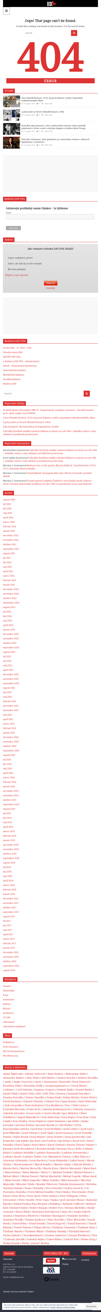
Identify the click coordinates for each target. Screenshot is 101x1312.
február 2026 (9, 526)
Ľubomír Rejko (35, 1239)
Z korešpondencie (32, 1235)
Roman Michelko (75, 1207)
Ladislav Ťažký (32, 1156)
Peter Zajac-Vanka (47, 1199)
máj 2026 (7, 513)
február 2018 (9, 889)
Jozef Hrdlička (53, 1128)
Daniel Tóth (27, 1093)
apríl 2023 (8, 669)
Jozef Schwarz (30, 1132)
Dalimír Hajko (65, 1089)
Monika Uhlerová (46, 1184)
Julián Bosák (20, 1136)
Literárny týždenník (15, 1160)
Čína (94, 1235)
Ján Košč (35, 1140)
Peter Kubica (49, 1195)
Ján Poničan (49, 1140)
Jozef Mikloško (11, 1132)
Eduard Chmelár (33, 1101)
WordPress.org (10, 1055)
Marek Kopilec (43, 1164)
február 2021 (9, 728)
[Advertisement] (50, 173)
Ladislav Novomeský (74, 1152)
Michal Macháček (50, 1176)
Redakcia (55, 1203)
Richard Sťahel (19, 1207)
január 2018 (9, 894)
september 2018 (11, 858)
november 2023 (11, 638)
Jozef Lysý (86, 1128)
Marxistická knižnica (13, 374)
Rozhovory (8, 1013)
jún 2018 (7, 871)
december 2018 (11, 844)
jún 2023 (7, 660)
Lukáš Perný (77, 1160)
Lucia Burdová (38, 1160)
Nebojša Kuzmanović (71, 1184)
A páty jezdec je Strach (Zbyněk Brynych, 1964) (42, 111)
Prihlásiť (85, 1260)
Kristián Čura (65, 1148)
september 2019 (11, 804)
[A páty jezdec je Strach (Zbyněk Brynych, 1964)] (11, 110)
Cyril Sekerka (24, 1089)
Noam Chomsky (34, 1188)
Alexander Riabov (13, 1077)
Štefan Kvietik (11, 1243)
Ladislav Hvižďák (23, 1152)
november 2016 (11, 956)
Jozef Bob (37, 1128)
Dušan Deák (54, 1097)
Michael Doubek (62, 1172)
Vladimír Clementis (63, 1227)
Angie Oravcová (23, 1081)
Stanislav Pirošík (13, 1219)
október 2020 (9, 746)
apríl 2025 (8, 571)
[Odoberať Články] (67, 1259)
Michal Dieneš (29, 1176)
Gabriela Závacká (13, 1113)
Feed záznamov (10, 1046)
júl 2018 (7, 867)
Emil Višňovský (87, 1101)
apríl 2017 (8, 934)
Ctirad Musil (78, 1085)
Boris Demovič (80, 1081)
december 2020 (11, 737)
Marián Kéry (10, 1168)
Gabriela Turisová (83, 1109)
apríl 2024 (8, 625)
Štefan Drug (88, 1239)
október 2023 (9, 643)
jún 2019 (7, 817)
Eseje (5, 995)
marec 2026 (9, 522)
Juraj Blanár (38, 1136)
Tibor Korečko (55, 1219)
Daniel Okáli (10, 1093)
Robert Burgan (38, 1207)
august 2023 (9, 652)
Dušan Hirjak (71, 1097)
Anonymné (50, 1081)
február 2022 (9, 701)
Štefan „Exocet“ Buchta (35, 1243)
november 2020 (11, 741)
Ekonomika (8, 990)
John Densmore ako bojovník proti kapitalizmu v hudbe (31, 426)
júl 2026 (7, 504)
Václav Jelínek (11, 1235)
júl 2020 (7, 759)
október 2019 (9, 799)
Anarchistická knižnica (14, 370)
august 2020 (9, 755)
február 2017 (9, 943)
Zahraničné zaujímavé (14, 1026)
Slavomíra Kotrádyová (45, 1211)
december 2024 (11, 589)
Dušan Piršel (88, 1097)
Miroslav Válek (25, 1184)
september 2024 (11, 602)
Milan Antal (90, 1176)
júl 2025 (7, 557)
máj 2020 (7, 768)
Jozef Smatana (64, 1132)
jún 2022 (7, 692)
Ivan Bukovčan (50, 1117)
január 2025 (9, 584)
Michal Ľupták (71, 1176)
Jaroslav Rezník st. (47, 1125)
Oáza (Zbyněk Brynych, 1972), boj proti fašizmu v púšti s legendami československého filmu (49, 417)
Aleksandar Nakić (75, 1073)
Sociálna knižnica (12, 379)
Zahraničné (9, 1021)
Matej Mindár (30, 1172)
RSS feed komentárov (14, 1051)
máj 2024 (7, 620)
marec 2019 (9, 831)
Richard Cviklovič (73, 1203)
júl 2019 (7, 813)
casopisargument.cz (56, 1085)
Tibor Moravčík (76, 1219)
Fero (67, 1105)
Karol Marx (39, 1144)
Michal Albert (11, 1176)
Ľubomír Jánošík (14, 1239)
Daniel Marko (84, 1089)
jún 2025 (7, 562)
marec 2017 (9, 938)
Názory (6, 1008)
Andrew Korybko (87, 1077)
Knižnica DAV (9, 383)
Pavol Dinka (62, 1191)
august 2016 (9, 970)
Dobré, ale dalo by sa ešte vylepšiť (24, 263)
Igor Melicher (70, 1113)
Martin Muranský (70, 1168)
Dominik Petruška (78, 1093)
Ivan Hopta (68, 1117)
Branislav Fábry (12, 1085)
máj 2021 (7, 714)
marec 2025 (9, 575)
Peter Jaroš (33, 1195)
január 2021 (9, 732)
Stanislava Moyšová (26, 1215)
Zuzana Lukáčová (55, 1235)
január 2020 (9, 786)
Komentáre (8, 999)
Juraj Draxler (55, 1136)
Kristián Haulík (46, 1148)
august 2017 (9, 916)
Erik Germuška (13, 1105)
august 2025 (9, 553)
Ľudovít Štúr (71, 1239)
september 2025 (11, 548)
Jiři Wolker (66, 1125)
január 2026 (9, 530)
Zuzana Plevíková (79, 1235)
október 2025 (9, 544)
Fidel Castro (79, 1105)
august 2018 (9, 862)
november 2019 (11, 795)
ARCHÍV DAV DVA (12, 356)
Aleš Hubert (48, 1077)
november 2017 (11, 903)
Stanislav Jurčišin (77, 1215)
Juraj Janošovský (75, 1136)
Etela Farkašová (34, 1105)
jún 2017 (7, 925)
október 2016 (9, 961)
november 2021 (11, 710)
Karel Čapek (22, 1144)
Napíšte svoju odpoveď (16, 275)
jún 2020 (7, 764)
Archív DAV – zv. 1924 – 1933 (17, 347)
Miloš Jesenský (69, 1180)
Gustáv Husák (52, 1113)
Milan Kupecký (31, 1180)
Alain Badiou (55, 1073)
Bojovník (64, 1081)
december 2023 (11, 634)
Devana (60, 1093)
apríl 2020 (8, 773)
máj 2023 (7, 665)
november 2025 (11, 539)
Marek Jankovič (23, 1164)
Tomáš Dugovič (56, 1223)
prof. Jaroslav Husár (72, 1199)
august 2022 (9, 687)
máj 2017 (7, 929)
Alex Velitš (33, 1077)
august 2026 (9, 499)
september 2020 (11, 750)
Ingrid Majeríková (28, 1117)
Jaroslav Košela (25, 1125)
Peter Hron (18, 1195)
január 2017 (9, 947)
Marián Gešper (62, 1164)
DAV (38, 1093)
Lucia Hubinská (58, 1160)
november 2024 (11, 593)
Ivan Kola (83, 1117)
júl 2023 (7, 656)
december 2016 (11, 952)
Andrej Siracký (66, 1077)
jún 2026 (7, 508)
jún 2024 (7, 616)
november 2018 (11, 849)
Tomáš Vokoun (22, 1227)
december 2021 (11, 705)
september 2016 (11, 965)
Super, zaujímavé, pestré (20, 257)
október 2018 (9, 853)
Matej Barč (90, 1168)
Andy (8, 1081)
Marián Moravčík (30, 1168)
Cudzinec (8, 1089)
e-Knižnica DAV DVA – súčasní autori (21, 361)
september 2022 (11, 683)
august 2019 (9, 808)
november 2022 (11, 678)
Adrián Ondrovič (35, 1073)
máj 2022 (7, 696)
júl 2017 (7, 920)
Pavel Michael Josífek (40, 1191)
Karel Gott (79, 1140)
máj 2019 (7, 822)
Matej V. (45, 1172)
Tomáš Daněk (37, 1223)
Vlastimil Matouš (79, 1231)
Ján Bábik (22, 1140)
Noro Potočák (54, 1188)
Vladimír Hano (86, 1227)
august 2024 (9, 607)
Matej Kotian (12, 1172)
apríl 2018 (8, 880)
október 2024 (9, 598)
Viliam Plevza (42, 1227)
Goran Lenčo (33, 1113)
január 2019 (9, 840)
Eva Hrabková (54, 1105)
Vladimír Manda (13, 1231)
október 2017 (9, 907)
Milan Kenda (12, 1180)
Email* (8, 213)
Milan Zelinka (50, 1180)
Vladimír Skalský (56, 1231)
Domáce (7, 986)
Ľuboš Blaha (54, 1239)
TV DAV (7, 1017)
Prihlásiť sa (8, 1042)
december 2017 (11, 898)
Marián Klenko (82, 1164)
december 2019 (11, 790)
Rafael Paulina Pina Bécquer (30, 1203)
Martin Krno (50, 1168)
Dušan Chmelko (35, 1097)
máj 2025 (7, 566)
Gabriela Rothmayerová (56, 1109)
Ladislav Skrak (12, 1156)
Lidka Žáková (80, 1156)
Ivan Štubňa (20, 1121)
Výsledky (50, 288)
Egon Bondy (69, 1101)
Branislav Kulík (33, 1085)
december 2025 (11, 535)
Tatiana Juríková (35, 1219)
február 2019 (9, 835)
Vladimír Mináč (34, 1231)
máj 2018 (7, 876)
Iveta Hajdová (37, 1121)
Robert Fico (56, 1207)
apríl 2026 (8, 517)
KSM (78, 1148)
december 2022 (11, 674)
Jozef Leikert (71, 1128)
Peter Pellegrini (69, 1195)
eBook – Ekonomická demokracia (20, 365)
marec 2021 (9, 723)
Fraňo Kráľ (33, 1109)
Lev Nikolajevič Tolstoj (56, 1156)
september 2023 (11, 647)
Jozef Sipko (47, 1132)
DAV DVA (48, 1093)
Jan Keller (73, 1121)
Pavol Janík (78, 1191)
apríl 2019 (8, 826)
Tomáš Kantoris (76, 1223)
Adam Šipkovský (13, 1073)
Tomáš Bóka (19, 1223)
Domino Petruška (13, 1097)
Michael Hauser (83, 1172)
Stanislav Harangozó (53, 1215)
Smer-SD (66, 1211)
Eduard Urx (52, 1101)
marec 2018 (9, 885)
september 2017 (11, 912)
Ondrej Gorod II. (73, 1188)
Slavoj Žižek (23, 1211)
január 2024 (9, 629)
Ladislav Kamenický (48, 1152)
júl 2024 (7, 611)
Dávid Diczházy (12, 1101)
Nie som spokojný (16, 269)
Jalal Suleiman (56, 1121)
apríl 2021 (8, 719)
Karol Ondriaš (56, 1144)
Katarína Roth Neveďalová (18, 1148)
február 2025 (9, 580)
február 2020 (9, 782)
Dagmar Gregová (44, 1089)
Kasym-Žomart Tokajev (81, 1144)
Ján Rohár (64, 1140)
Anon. (38, 1081)
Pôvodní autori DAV (13, 352)
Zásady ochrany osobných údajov (18, 1291)
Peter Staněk (26, 1199)
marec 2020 (9, 777)
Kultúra (7, 1004)
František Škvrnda (14, 1109)
